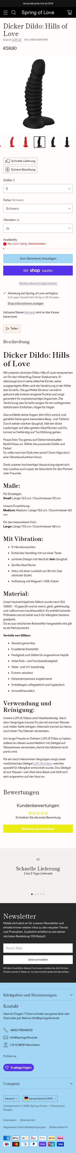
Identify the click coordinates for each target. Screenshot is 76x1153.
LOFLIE (16, 40)
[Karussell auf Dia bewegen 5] (44, 894)
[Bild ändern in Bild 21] (53, 142)
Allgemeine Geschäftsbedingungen (24, 1127)
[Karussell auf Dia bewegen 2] (35, 894)
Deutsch (10, 1098)
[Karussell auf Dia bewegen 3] (38, 894)
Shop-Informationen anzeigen (26, 303)
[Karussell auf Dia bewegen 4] (41, 894)
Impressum (10, 1120)
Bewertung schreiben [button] (38, 829)
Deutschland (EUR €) (41, 1098)
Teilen (14, 328)
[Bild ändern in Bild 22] (67, 142)
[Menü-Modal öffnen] (5, 12)
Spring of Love (38, 1105)
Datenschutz (27, 1120)
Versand (29, 312)
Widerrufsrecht (58, 1127)
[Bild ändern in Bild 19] (25, 142)
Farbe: (13, 200)
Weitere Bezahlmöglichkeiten (38, 283)
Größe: (9, 180)
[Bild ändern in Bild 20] (39, 142)
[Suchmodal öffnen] (13, 12)
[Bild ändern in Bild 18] (12, 142)
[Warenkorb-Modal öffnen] (69, 12)
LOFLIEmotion (42, 763)
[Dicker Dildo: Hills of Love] (38, 94)
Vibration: (11, 220)
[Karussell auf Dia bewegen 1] (32, 894)
